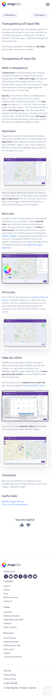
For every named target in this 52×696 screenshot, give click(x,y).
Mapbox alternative (11, 616)
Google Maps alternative (13, 619)
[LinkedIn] (15, 576)
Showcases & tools (11, 641)
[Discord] (34, 576)
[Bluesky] (10, 576)
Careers (7, 590)
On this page (39, 15)
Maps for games (10, 627)
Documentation (10, 638)
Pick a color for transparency (15, 504)
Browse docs (10, 15)
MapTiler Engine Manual (13, 501)
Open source (9, 649)
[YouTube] (29, 576)
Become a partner (11, 597)
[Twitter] (5, 576)
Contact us (8, 601)
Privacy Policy (10, 674)
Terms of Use (10, 679)
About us (7, 586)
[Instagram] (24, 576)
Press (6, 593)
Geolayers (8, 623)
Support (7, 653)
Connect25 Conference (13, 657)
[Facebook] (20, 576)
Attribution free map (12, 645)
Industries (8, 612)
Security (7, 670)
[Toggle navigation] (47, 4)
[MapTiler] (12, 4)
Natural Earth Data (35, 385)
